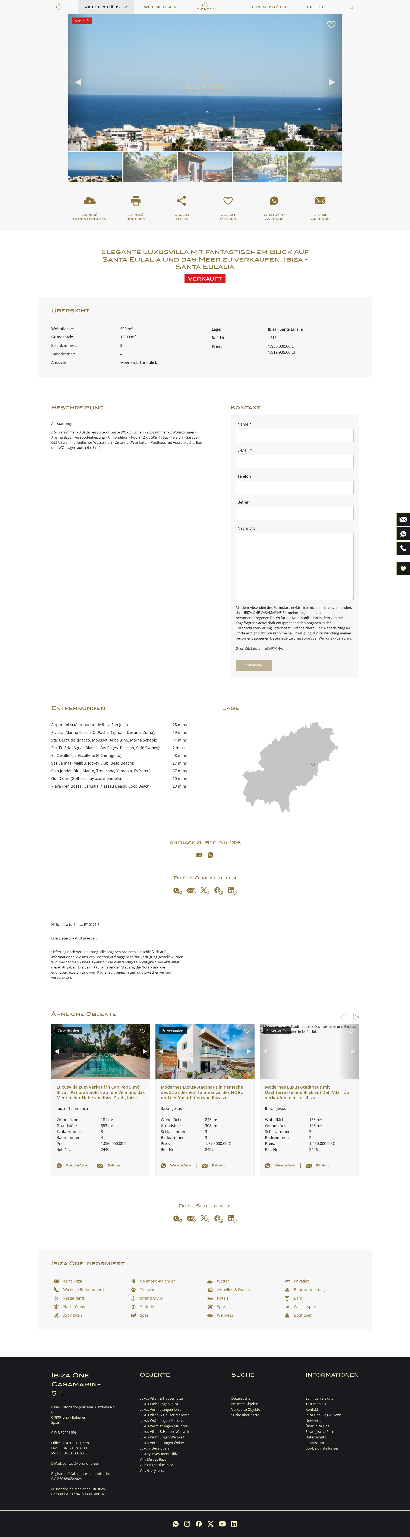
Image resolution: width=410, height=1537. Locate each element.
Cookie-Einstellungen (322, 1448)
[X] (205, 890)
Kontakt (312, 1409)
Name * (244, 424)
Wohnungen (160, 7)
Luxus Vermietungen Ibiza (160, 1409)
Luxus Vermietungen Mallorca (164, 1426)
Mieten (316, 7)
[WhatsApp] (211, 855)
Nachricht (246, 528)
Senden (254, 665)
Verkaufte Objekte (245, 1409)
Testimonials (316, 1404)
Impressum (315, 1442)
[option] (59, 7)
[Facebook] (218, 890)
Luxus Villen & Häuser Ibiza (161, 1398)
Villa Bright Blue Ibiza (156, 1465)
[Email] (199, 855)
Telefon (244, 476)
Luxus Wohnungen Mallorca (162, 1420)
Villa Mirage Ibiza (153, 1459)
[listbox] (59, 7)
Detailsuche (240, 1398)
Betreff (243, 502)
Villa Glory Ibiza (152, 1470)
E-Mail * (244, 450)
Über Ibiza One (317, 1426)
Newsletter (314, 1420)
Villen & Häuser (106, 7)
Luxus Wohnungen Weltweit (162, 1437)
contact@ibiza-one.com (81, 1463)
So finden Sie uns (319, 1398)
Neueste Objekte (244, 1404)
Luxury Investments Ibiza (160, 1453)
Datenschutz (316, 1437)
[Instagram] (187, 1524)
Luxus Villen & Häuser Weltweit (164, 1431)
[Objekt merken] (331, 24)
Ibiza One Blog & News (323, 1415)
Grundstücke (271, 7)
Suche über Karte (245, 1415)
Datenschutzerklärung (254, 628)
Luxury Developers (155, 1448)
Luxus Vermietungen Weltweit (164, 1442)
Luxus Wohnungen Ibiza (159, 1404)
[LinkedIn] (232, 891)
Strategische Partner (322, 1431)
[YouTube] (222, 1524)
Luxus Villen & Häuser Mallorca (164, 1415)
